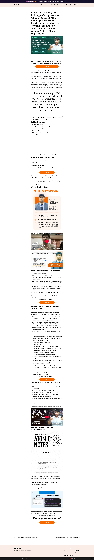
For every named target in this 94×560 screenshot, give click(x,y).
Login (78, 4)
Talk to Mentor (30, 1)
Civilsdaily (17, 5)
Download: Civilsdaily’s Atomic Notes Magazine (44, 130)
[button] (47, 558)
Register (47, 66)
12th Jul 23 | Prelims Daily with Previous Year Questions (27, 537)
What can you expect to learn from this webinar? (44, 126)
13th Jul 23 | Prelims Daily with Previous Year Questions (66, 537)
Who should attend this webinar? (41, 128)
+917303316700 (41, 184)
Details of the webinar (38, 124)
